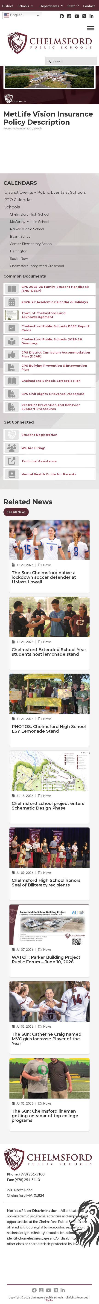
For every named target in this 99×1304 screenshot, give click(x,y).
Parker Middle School (27, 229)
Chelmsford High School (29, 214)
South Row (19, 259)
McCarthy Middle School (29, 222)
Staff (71, 6)
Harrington (18, 251)
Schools (23, 6)
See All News (16, 512)
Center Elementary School (31, 244)
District (7, 6)
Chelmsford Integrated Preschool (37, 266)
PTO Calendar (18, 199)
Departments (49, 6)
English (16, 15)
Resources (15, 101)
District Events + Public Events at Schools (45, 192)
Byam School (20, 236)
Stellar (49, 1300)
